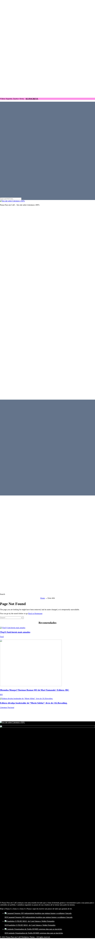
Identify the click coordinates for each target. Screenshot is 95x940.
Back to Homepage (35, 613)
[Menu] (47, 303)
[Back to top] (47, 95)
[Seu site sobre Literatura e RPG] (12, 201)
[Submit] (23, 617)
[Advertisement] (42, 715)
